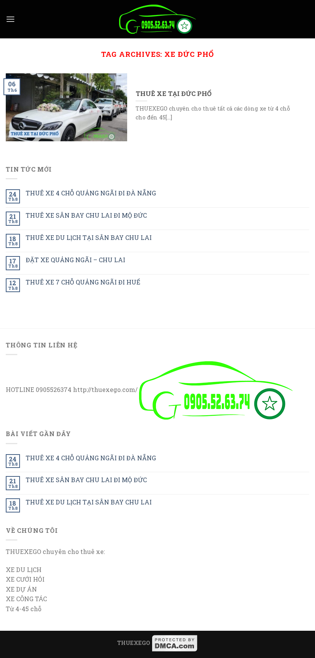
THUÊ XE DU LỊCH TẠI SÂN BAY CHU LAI (89, 237)
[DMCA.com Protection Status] (175, 642)
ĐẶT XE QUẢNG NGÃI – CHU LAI (75, 259)
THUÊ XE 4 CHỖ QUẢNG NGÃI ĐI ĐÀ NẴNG (91, 193)
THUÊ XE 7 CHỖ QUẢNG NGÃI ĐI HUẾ (83, 282)
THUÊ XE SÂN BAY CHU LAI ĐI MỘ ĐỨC (86, 215)
